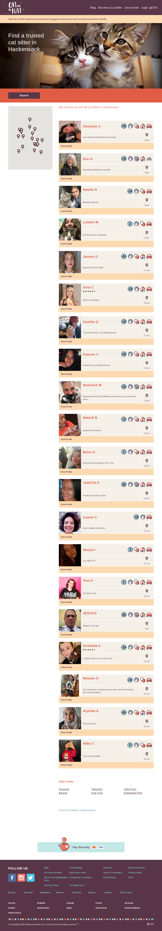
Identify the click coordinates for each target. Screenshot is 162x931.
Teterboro (97, 789)
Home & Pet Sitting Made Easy (56, 879)
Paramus (64, 789)
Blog (93, 7)
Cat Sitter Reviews (53, 873)
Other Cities (126, 892)
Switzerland (101, 908)
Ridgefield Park (133, 793)
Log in (54, 19)
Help (130, 877)
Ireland (11, 908)
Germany (129, 903)
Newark (60, 892)
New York (97, 793)
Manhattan (45, 892)
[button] (32, 133)
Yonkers (108, 892)
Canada (70, 903)
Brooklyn (28, 892)
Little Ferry (130, 789)
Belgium (41, 903)
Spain (69, 908)
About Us (107, 868)
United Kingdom (132, 908)
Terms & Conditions (112, 873)
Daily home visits (77, 873)
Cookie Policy (109, 877)
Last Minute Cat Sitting (80, 877)
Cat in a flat (14, 8)
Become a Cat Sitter (110, 7)
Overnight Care (76, 885)
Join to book (132, 7)
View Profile (66, 146)
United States (14, 913)
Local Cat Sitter (51, 885)
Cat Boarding (75, 868)
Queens (92, 892)
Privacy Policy (135, 873)
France (99, 903)
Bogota (63, 793)
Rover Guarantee (136, 868)
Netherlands (43, 908)
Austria (11, 903)
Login (144, 7)
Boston (11, 892)
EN (154, 7)
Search (24, 95)
